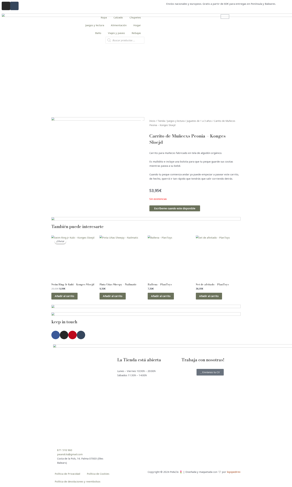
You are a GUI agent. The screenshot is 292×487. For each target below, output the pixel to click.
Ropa (104, 17)
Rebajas (136, 33)
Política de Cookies (98, 473)
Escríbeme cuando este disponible (174, 208)
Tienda (161, 120)
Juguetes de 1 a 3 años (199, 120)
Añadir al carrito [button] (64, 296)
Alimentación (119, 25)
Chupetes (135, 17)
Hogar (137, 25)
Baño (98, 33)
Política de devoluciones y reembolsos (77, 481)
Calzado (118, 17)
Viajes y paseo (116, 33)
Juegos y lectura (94, 25)
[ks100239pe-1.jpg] (97, 163)
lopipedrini (233, 471)
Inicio (152, 120)
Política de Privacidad (67, 473)
